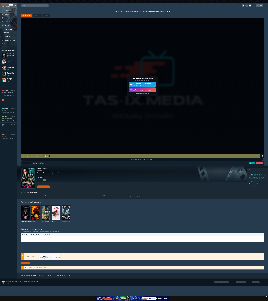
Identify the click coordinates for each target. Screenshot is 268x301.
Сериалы (6, 25)
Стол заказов (7, 44)
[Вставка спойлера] (48, 234)
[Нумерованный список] (38, 234)
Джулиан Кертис (253, 175)
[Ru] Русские (257, 186)
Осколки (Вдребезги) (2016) (9, 112)
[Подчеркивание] (26, 234)
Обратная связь (241, 282)
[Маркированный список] (36, 234)
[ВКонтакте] (43, 156)
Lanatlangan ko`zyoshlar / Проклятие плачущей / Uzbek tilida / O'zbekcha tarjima (9, 120)
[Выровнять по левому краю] (29, 234)
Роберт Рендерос (257, 180)
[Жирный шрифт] (22, 234)
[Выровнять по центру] (31, 234)
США (38, 177)
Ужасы (260, 172)
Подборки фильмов (9, 40)
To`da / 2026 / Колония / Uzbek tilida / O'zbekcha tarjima (9, 104)
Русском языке (8, 21)
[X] (49, 156)
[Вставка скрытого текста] (50, 234)
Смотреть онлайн (43, 186)
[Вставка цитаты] (44, 234)
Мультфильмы (8, 29)
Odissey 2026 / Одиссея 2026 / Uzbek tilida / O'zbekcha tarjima (9, 130)
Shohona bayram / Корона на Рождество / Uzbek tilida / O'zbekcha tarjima (9, 138)
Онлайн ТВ (7, 36)
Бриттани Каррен (257, 174)
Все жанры (7, 10)
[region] (142, 86)
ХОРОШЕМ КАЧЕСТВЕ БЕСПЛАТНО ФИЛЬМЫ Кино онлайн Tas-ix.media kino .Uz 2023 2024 (42, 275)
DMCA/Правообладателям (221, 282)
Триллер (256, 172)
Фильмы (66, 275)
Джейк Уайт (252, 177)
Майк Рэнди (258, 177)
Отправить (25, 263)
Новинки (6, 14)
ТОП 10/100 (7, 33)
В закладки (27, 163)
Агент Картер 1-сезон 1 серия (9, 95)
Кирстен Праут (261, 175)
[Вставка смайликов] (41, 234)
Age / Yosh (256, 282)
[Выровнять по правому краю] (33, 234)
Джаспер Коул (256, 178)
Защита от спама (29, 256)
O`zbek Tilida (7, 18)
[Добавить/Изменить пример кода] (46, 234)
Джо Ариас (257, 169)
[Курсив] (24, 234)
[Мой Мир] (47, 156)
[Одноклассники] (45, 156)
